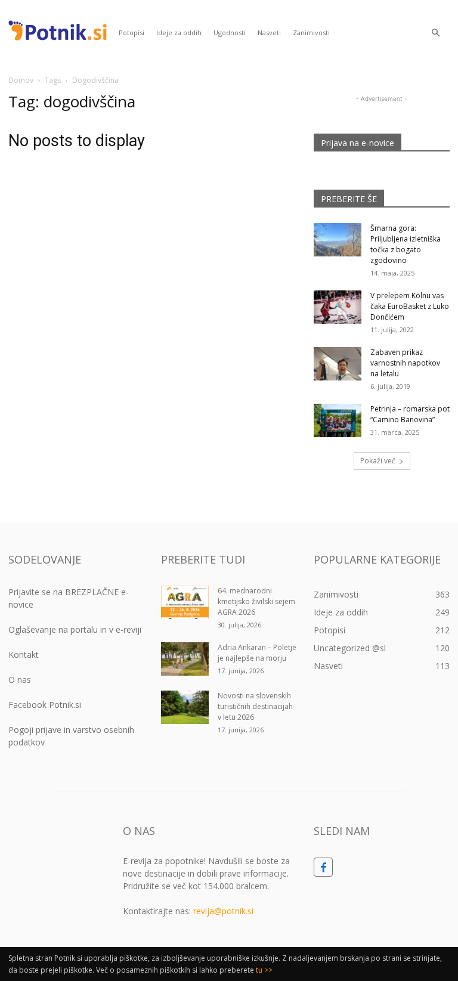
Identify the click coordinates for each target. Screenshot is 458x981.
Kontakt (23, 654)
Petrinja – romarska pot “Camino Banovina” (410, 414)
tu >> (264, 970)
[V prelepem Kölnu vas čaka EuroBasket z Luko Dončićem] (337, 307)
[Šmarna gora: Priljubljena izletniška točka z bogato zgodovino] (337, 239)
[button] (435, 33)
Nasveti (269, 32)
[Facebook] (323, 867)
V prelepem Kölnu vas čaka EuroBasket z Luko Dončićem (409, 306)
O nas (19, 679)
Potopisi (131, 32)
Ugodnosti (229, 32)
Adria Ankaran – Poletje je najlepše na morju (257, 652)
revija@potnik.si (223, 911)
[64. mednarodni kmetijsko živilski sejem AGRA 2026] (185, 602)
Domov (20, 80)
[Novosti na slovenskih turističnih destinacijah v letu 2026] (185, 707)
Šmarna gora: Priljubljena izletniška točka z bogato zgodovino (405, 244)
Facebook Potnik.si (44, 704)
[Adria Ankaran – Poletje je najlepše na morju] (185, 659)
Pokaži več (377, 461)
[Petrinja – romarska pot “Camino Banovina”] (337, 420)
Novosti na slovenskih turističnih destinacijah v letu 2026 (255, 706)
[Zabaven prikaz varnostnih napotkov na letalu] (337, 363)
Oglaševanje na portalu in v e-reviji (74, 629)
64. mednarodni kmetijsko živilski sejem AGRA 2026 (256, 601)
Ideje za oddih (179, 32)
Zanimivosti (311, 32)
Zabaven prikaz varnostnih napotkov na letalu (405, 363)
